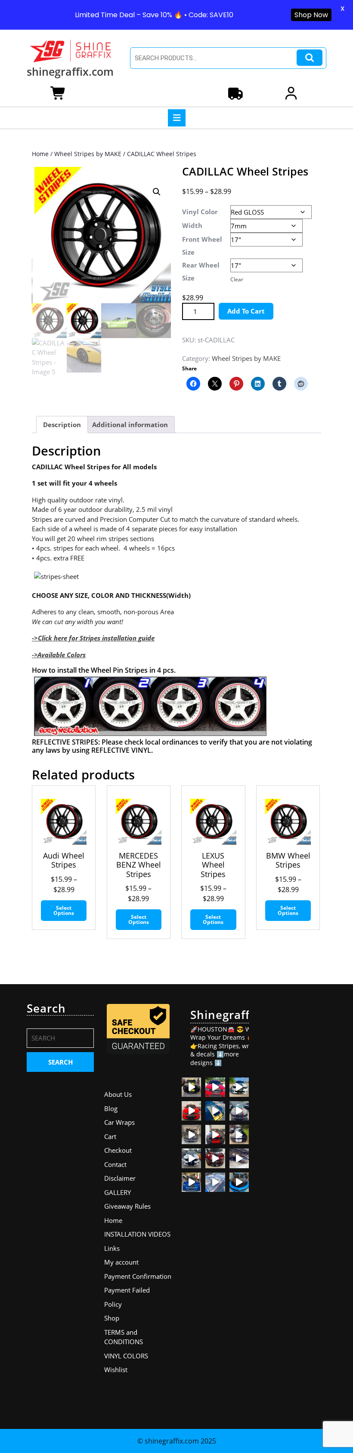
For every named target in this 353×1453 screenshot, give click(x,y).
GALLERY (117, 1192)
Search (309, 57)
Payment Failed (127, 1290)
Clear (236, 279)
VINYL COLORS (126, 1355)
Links (112, 1248)
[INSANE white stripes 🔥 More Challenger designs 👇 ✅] (239, 1134)
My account (121, 1262)
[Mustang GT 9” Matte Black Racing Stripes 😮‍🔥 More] (191, 1182)
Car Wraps (119, 1122)
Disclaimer (120, 1178)
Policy (113, 1304)
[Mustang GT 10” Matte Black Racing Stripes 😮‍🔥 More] (191, 1134)
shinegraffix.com (70, 71)
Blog (111, 1108)
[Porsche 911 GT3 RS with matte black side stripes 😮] (239, 1158)
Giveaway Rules (127, 1206)
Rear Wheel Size (201, 271)
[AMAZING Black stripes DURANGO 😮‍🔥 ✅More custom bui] (191, 1158)
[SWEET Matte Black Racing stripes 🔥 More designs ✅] (191, 1111)
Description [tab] (62, 424)
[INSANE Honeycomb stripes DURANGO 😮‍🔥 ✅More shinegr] (215, 1087)
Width (192, 225)
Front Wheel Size (202, 245)
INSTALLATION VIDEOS (137, 1234)
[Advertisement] (292, 1131)
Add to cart (246, 311)
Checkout (118, 1150)
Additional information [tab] (130, 424)
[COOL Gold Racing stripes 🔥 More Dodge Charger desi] (215, 1111)
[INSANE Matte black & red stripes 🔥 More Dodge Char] (215, 1158)
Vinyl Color (200, 211)
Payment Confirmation (137, 1276)
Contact (115, 1164)
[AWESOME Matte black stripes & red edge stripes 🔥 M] (239, 1111)
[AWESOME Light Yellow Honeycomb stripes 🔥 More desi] (191, 1087)
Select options (63, 910)
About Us (118, 1094)
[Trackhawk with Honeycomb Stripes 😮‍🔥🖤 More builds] (239, 1087)
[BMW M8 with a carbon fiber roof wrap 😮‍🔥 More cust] (215, 1182)
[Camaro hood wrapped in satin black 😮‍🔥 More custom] (239, 1182)
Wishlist (115, 1369)
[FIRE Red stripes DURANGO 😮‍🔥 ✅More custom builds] (215, 1134)
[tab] (177, 117)
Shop (111, 1318)
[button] (156, 192)
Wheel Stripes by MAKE (87, 154)
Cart (110, 1136)
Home (40, 154)
